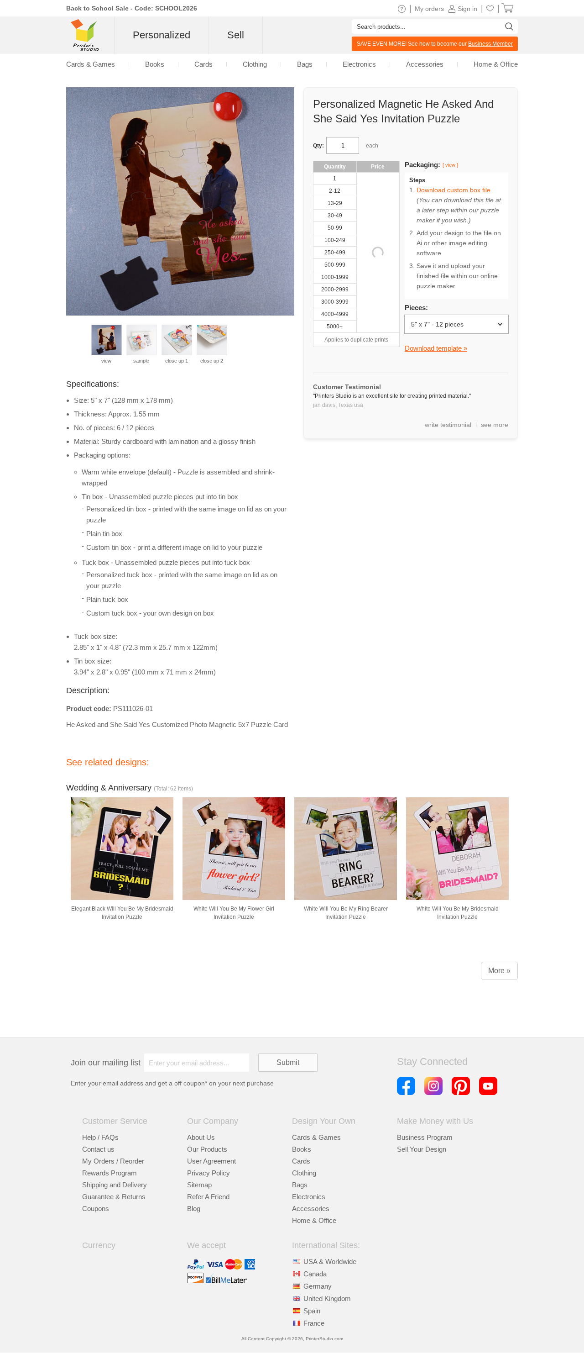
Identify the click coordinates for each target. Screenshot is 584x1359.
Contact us (98, 1149)
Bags (300, 1185)
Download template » (436, 348)
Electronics (308, 1197)
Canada (315, 1274)
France (313, 1323)
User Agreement (211, 1161)
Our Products (207, 1149)
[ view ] (450, 165)
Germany (317, 1286)
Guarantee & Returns (114, 1197)
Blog (193, 1208)
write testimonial (448, 424)
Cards (301, 1161)
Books (301, 1149)
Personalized (161, 35)
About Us (201, 1137)
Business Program (425, 1137)
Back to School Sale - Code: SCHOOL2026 (131, 8)
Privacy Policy (208, 1173)
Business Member (490, 44)
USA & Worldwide (329, 1261)
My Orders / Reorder (113, 1161)
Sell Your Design (421, 1149)
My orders (429, 8)
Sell (235, 35)
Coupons (95, 1208)
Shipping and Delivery (114, 1185)
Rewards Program (109, 1173)
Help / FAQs (100, 1137)
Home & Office (314, 1220)
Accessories (310, 1208)
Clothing (304, 1173)
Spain (311, 1311)
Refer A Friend (208, 1197)
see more (494, 424)
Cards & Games (316, 1137)
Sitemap (199, 1185)
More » (499, 970)
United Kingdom (327, 1298)
